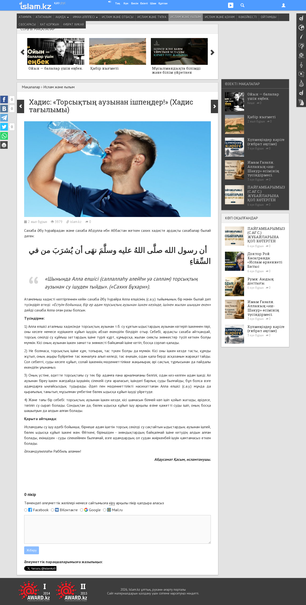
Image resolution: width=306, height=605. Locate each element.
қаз (57, 2)
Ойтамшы (268, 17)
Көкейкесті (248, 17)
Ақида (60, 17)
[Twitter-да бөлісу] (4, 127)
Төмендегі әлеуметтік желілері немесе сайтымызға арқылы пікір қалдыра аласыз (94, 502)
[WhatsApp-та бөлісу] (4, 136)
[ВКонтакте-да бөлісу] (4, 108)
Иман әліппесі (84, 17)
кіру (112, 502)
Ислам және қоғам (220, 17)
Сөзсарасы (27, 24)
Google (95, 510)
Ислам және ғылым (185, 17)
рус (63, 2)
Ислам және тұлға (151, 17)
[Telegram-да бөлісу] (4, 118)
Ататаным (43, 17)
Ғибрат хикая (73, 24)
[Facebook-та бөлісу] (4, 99)
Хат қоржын (49, 24)
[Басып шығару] (4, 145)
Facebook (41, 510)
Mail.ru (117, 510)
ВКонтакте (69, 510)
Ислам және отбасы (117, 17)
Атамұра (25, 17)
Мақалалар (31, 86)
